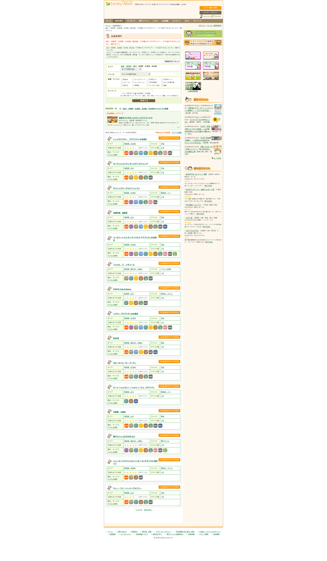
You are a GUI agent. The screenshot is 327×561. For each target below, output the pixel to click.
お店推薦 (165, 21)
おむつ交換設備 (168, 82)
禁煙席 (137, 85)
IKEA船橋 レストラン (194, 205)
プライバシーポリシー (163, 532)
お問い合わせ (122, 532)
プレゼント (176, 21)
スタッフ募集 (203, 534)
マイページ (197, 21)
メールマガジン (215, 16)
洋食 (162, 144)
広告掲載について (142, 534)
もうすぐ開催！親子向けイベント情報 (203, 99)
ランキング (131, 21)
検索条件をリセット (172, 61)
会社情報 (216, 534)
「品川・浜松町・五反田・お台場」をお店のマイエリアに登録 (145, 109)
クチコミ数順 (177, 132)
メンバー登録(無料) (210, 8)
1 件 (162, 221)
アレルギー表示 (154, 85)
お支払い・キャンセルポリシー (210, 532)
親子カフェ (165, 441)
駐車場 (125, 79)
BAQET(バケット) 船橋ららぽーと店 (200, 189)
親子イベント (144, 21)
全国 (122, 66)
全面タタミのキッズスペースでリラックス (136, 118)
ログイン (210, 12)
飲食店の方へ (157, 534)
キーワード (112, 91)
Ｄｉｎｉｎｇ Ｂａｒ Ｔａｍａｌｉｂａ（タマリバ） (134, 387)
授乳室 (125, 85)
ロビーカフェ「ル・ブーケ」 (124, 363)
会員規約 (113, 534)
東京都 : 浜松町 (130, 468)
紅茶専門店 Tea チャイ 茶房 (196, 174)
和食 (162, 217)
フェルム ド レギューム (124, 264)
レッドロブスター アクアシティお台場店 (130, 139)
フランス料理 (166, 269)
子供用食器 (153, 82)
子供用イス (153, 79)
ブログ (186, 21)
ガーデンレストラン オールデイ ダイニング (130, 164)
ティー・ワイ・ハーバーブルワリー (127, 488)
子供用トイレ (168, 79)
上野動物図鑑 (193, 91)
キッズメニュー (140, 82)
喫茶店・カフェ (167, 294)
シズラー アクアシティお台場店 (125, 314)
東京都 (128, 66)
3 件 (162, 148)
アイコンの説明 (112, 155)
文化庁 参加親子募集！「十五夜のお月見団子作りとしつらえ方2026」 (198, 140)
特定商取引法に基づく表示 (185, 532)
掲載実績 (191, 534)
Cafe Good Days (192, 231)
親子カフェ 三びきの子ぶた (124, 436)
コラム (155, 21)
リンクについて (125, 534)
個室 (164, 85)
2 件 (162, 172)
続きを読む (208, 186)
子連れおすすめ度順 (162, 132)
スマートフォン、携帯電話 (204, 16)
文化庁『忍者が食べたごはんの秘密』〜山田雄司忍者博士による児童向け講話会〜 (198, 128)
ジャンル (111, 74)
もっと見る (217, 158)
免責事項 (134, 532)
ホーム (108, 21)
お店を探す (119, 21)
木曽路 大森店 (119, 412)
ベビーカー (127, 82)
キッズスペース (140, 79)
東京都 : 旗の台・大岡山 (133, 269)
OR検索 (147, 93)
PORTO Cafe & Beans (122, 289)
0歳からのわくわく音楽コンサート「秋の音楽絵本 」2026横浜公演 (199, 149)
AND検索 (139, 93)
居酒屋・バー (166, 193)
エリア (110, 67)
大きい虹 (189, 218)
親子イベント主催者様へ (175, 534)
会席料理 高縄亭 (120, 213)
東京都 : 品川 (129, 168)
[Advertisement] (143, 517)
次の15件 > (148, 510)
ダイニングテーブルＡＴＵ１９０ (126, 188)
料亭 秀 (116, 338)
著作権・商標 (146, 532)
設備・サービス (114, 79)
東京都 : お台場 (130, 144)
